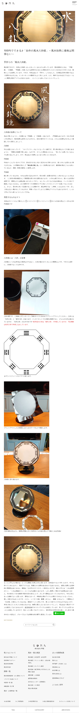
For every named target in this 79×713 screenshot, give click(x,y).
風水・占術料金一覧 (10, 691)
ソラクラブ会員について (11, 679)
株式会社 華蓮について (10, 657)
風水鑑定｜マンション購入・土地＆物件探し (39, 662)
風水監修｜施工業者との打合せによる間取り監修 (39, 671)
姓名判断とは (56, 670)
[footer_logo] (39, 646)
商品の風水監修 (32, 688)
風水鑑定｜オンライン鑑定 (36, 666)
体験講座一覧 (8, 686)
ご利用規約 (20, 701)
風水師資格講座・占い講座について (14, 675)
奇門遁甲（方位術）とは (59, 663)
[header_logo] (8, 4)
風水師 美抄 (7, 667)
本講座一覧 (7, 682)
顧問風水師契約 (32, 678)
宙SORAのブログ (58, 678)
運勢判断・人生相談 (34, 675)
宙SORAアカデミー (9, 660)
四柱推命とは (56, 667)
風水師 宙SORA (8, 663)
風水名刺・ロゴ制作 (34, 685)
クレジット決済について (68, 701)
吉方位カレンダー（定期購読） (37, 681)
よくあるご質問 (57, 685)
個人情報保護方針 (49, 701)
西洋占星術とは (56, 673)
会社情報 (8, 701)
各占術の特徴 (56, 657)
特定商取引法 (34, 701)
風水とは (55, 660)
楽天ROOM (28, 607)
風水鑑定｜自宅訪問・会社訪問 (37, 657)
